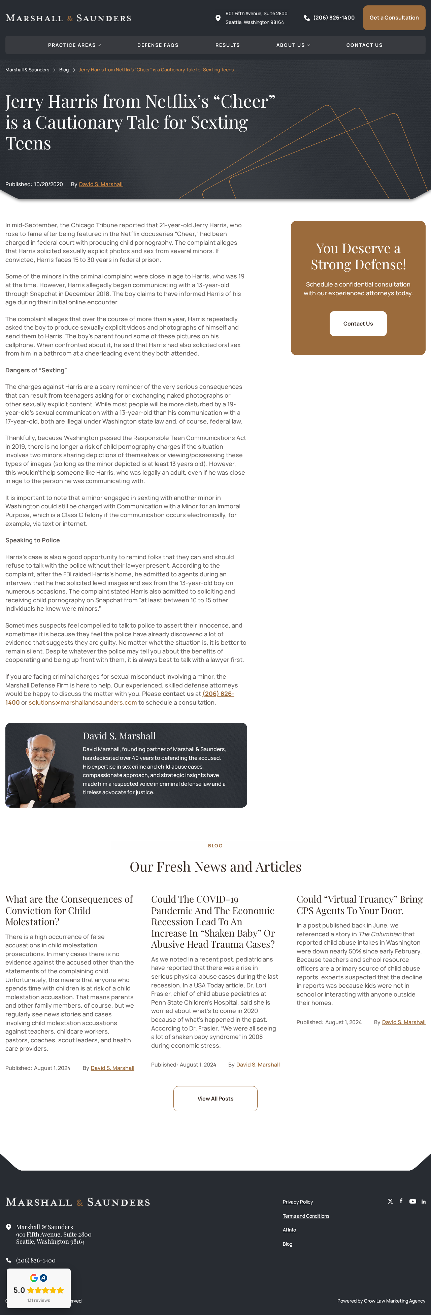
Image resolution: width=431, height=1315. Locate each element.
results (228, 45)
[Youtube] (412, 1202)
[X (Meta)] (390, 1202)
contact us (364, 45)
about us (290, 45)
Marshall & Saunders (27, 70)
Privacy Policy (298, 1202)
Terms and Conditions (306, 1216)
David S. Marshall (101, 184)
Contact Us (358, 323)
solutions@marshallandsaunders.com (83, 702)
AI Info (289, 1229)
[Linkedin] (424, 1202)
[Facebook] (401, 1202)
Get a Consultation (394, 17)
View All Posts (216, 1098)
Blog (64, 70)
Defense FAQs (158, 45)
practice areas (72, 45)
